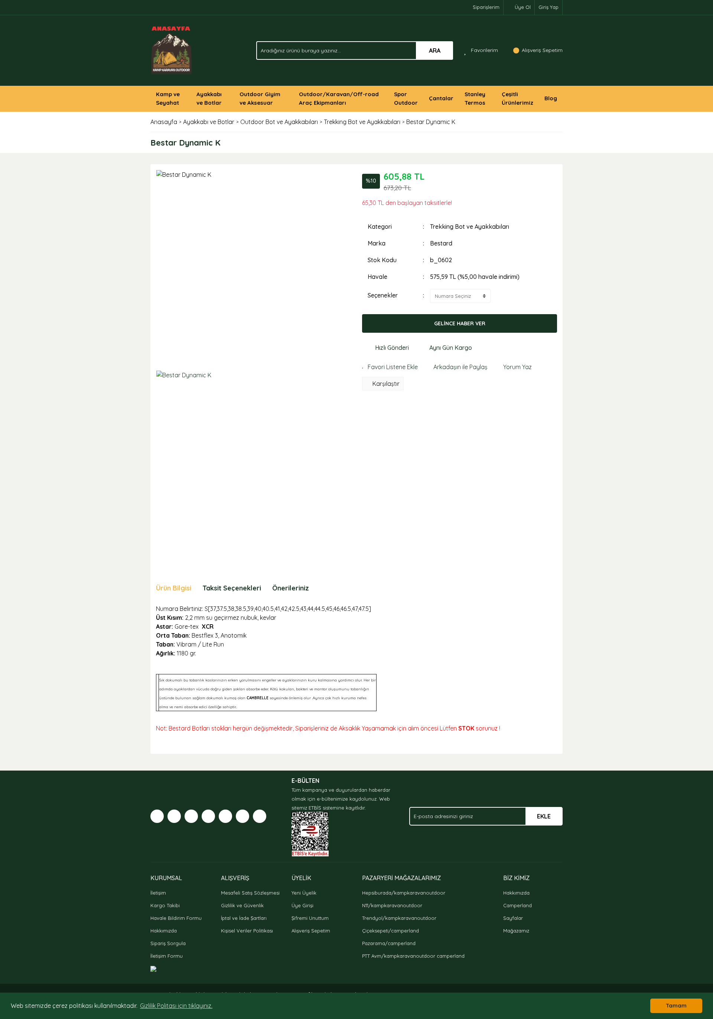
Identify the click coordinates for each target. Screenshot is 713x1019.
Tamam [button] (676, 1005)
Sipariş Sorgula (168, 943)
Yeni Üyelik (304, 893)
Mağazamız (516, 931)
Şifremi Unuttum (310, 918)
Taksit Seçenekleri (231, 588)
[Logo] (171, 49)
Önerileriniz (290, 588)
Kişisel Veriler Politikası (247, 931)
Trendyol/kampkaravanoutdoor (399, 918)
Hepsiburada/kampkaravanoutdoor (403, 893)
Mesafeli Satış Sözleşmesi (250, 893)
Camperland (517, 905)
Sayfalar (513, 918)
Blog (550, 98)
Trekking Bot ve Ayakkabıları (469, 226)
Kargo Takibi (165, 905)
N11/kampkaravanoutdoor (392, 905)
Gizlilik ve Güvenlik (242, 905)
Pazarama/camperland (389, 943)
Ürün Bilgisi (173, 588)
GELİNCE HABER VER (459, 323)
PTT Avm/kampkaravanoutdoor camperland (413, 956)
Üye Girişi (302, 905)
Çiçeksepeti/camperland (390, 931)
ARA (434, 50)
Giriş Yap (548, 7)
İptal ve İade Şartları (244, 918)
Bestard (441, 243)
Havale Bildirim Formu (176, 918)
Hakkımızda (163, 931)
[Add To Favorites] (390, 366)
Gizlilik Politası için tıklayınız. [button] (176, 1005)
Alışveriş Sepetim (311, 931)
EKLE (544, 816)
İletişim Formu (166, 956)
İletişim (158, 893)
